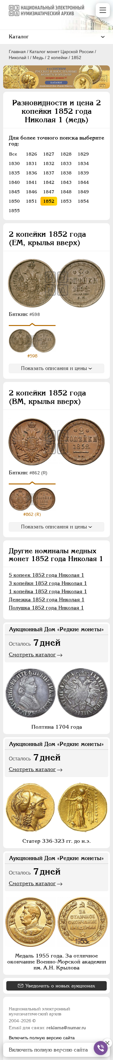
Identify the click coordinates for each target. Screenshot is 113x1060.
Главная (17, 51)
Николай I (19, 57)
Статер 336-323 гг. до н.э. (56, 841)
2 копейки (57, 57)
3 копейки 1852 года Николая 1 (48, 583)
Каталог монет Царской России (62, 51)
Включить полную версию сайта (42, 1037)
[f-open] (100, 1048)
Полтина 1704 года (56, 727)
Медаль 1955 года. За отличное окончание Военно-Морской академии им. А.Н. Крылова (56, 961)
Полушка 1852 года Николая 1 (46, 608)
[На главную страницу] (46, 10)
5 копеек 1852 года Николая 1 (46, 575)
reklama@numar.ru (66, 1027)
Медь (38, 57)
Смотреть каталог (32, 654)
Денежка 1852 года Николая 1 (46, 600)
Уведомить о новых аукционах (60, 985)
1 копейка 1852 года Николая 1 (48, 591)
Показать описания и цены (54, 368)
